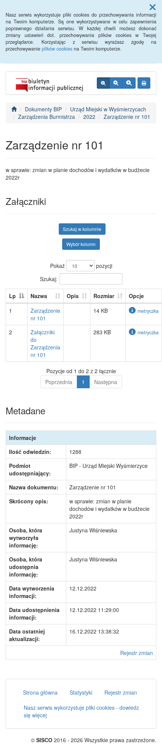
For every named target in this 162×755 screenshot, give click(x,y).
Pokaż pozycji (81, 265)
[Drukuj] (144, 83)
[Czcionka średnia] (115, 83)
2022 (89, 116)
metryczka (148, 311)
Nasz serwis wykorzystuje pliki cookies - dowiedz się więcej (81, 711)
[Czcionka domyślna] (103, 83)
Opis (73, 296)
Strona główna (40, 692)
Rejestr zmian (136, 653)
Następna (105, 382)
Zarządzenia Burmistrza (46, 116)
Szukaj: (48, 278)
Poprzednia (58, 382)
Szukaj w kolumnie (82, 229)
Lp (12, 296)
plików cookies (57, 48)
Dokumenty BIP (43, 109)
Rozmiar (103, 296)
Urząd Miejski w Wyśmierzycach (108, 109)
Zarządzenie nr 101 (127, 116)
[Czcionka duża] (129, 83)
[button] (152, 7)
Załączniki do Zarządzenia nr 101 (45, 343)
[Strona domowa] (14, 109)
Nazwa (39, 296)
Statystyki (81, 692)
